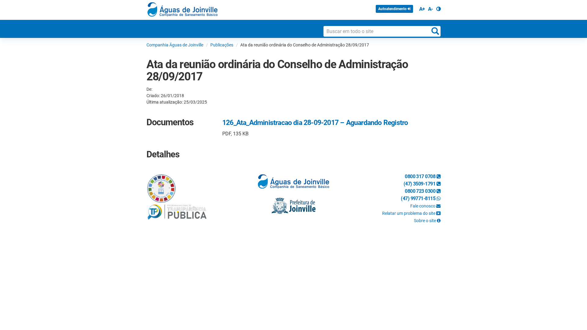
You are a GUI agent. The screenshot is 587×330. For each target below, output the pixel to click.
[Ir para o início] (182, 9)
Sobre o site (425, 220)
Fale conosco (423, 206)
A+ (422, 9)
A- (430, 9)
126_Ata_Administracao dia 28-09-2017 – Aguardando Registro (315, 123)
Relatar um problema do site (409, 213)
